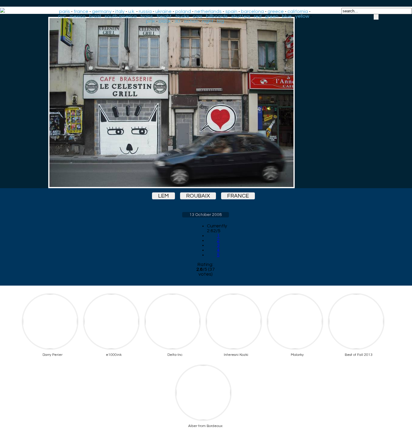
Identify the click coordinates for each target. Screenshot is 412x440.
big (220, 21)
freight (164, 16)
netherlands (208, 11)
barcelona (252, 11)
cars (197, 16)
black (165, 21)
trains (146, 16)
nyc (62, 16)
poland (183, 11)
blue (287, 16)
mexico (78, 16)
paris (64, 11)
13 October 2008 (205, 215)
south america (121, 16)
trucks (182, 16)
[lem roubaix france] (205, 102)
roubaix (198, 196)
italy (120, 11)
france (81, 11)
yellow (302, 16)
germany (102, 11)
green (271, 16)
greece (276, 11)
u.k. (131, 11)
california (297, 11)
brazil (95, 16)
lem (163, 196)
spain (231, 11)
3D (177, 21)
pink (150, 21)
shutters (240, 16)
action (191, 21)
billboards (217, 16)
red (257, 16)
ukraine (163, 11)
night (208, 21)
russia (145, 11)
